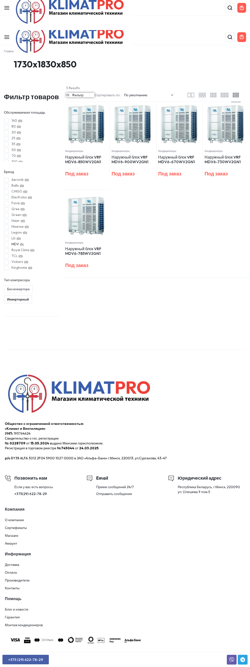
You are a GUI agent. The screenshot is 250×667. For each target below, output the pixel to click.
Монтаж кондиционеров (24, 625)
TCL (14, 256)
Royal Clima (20, 250)
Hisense (17, 226)
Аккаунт (11, 543)
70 (13, 155)
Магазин (11, 536)
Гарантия (12, 617)
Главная (9, 51)
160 (14, 120)
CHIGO (16, 191)
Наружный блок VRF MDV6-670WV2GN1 (176, 159)
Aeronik (17, 179)
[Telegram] (243, 660)
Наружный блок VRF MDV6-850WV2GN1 (83, 159)
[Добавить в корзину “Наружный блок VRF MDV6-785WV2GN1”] (71, 233)
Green (16, 215)
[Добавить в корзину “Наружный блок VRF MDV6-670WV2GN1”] (164, 141)
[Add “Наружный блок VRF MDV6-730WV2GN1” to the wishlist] (230, 141)
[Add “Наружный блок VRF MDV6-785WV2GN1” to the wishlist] (91, 233)
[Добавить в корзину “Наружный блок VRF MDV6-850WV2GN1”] (71, 141)
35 (13, 144)
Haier (15, 220)
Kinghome (19, 267)
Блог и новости (16, 609)
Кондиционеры (74, 151)
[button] (101, 141)
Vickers (17, 261)
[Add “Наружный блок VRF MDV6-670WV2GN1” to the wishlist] (184, 141)
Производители (17, 580)
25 (13, 138)
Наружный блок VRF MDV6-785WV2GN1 (83, 251)
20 (13, 132)
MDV (15, 244)
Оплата (11, 572)
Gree (15, 209)
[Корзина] (241, 37)
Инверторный (18, 299)
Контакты (12, 588)
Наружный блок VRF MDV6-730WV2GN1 (223, 159)
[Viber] (232, 660)
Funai (15, 203)
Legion (16, 232)
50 (13, 150)
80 (13, 126)
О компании (14, 520)
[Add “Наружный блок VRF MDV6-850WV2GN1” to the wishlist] (91, 141)
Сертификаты (16, 528)
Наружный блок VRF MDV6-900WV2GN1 (130, 159)
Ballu (15, 185)
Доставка (12, 565)
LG (13, 238)
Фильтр (77, 95)
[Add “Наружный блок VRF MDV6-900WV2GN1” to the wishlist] (137, 141)
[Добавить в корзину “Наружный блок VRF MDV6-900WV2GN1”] (118, 141)
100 (14, 161)
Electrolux (19, 197)
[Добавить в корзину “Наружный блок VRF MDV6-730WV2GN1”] (211, 141)
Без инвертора (18, 289)
